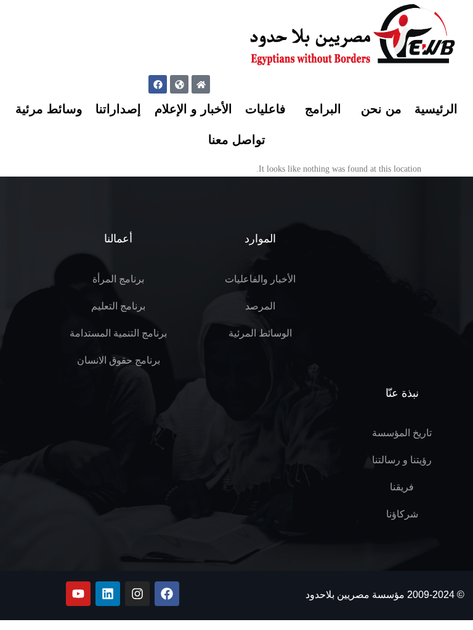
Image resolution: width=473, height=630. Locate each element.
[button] (136, 5)
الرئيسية (436, 109)
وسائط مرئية (49, 109)
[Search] (126, 54)
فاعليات (265, 109)
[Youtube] (78, 593)
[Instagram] (137, 593)
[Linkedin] (107, 593)
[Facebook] (157, 84)
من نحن (381, 109)
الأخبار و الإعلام (193, 109)
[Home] (201, 84)
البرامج (323, 109)
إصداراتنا (118, 109)
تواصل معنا (236, 139)
